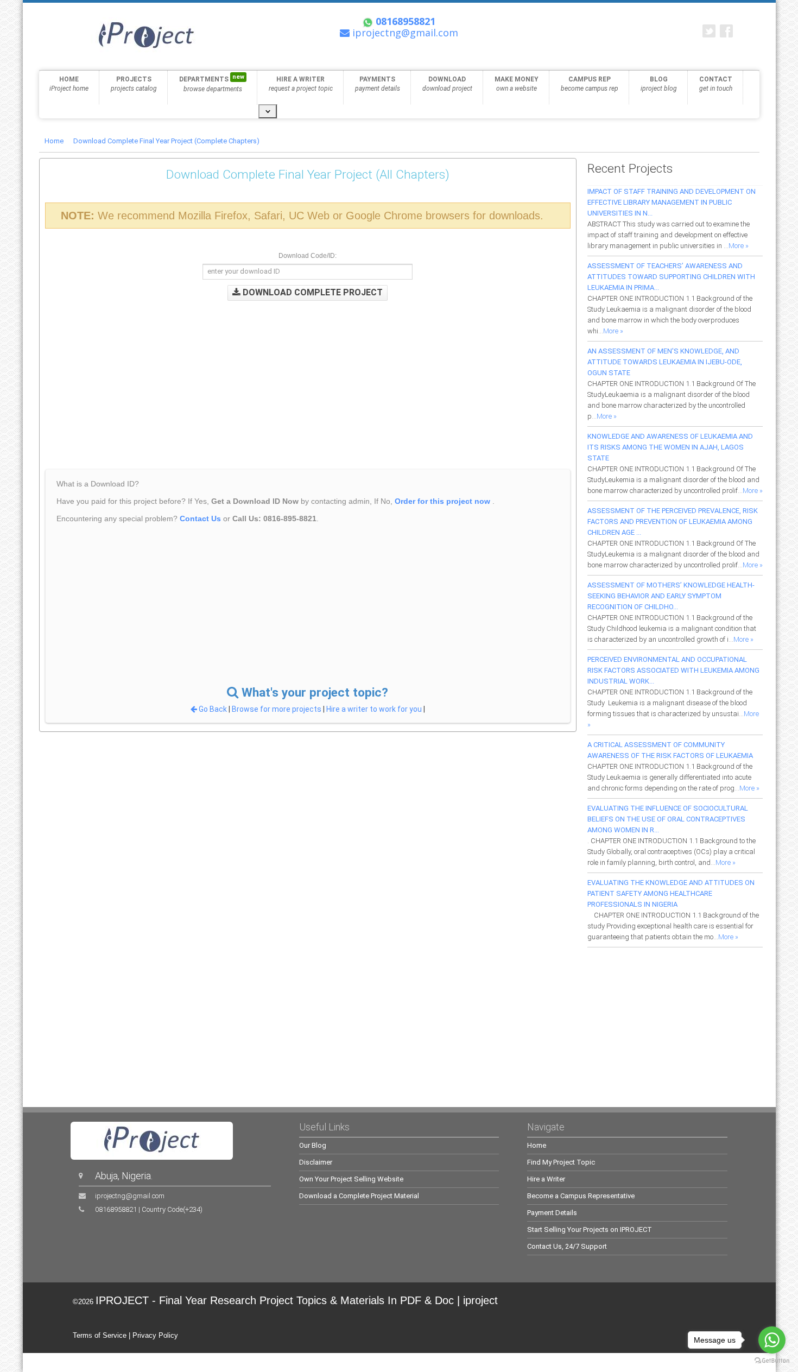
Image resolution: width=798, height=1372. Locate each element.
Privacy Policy (155, 1335)
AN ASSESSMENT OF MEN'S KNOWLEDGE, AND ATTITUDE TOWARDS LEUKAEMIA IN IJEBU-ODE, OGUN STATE (664, 362)
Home (54, 141)
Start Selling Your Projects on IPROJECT (589, 1229)
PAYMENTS (377, 83)
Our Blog (312, 1145)
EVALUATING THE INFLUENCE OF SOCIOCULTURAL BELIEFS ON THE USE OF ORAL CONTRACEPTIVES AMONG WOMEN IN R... (667, 819)
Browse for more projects (277, 709)
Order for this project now (442, 501)
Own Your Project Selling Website (351, 1179)
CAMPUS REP (589, 83)
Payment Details (552, 1213)
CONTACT (715, 83)
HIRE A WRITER (301, 83)
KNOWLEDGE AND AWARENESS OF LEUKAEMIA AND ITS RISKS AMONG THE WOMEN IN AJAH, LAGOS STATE (670, 447)
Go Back (213, 709)
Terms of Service (99, 1335)
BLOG (659, 83)
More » (739, 246)
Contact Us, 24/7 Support (567, 1246)
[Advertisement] (270, 377)
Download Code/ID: (307, 256)
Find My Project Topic (561, 1162)
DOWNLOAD (447, 83)
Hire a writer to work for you (374, 709)
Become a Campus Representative (581, 1196)
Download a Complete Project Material (359, 1196)
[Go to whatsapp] (772, 1340)
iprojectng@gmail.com (129, 1196)
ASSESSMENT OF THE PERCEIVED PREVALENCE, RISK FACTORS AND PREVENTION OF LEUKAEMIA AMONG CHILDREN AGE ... (672, 521)
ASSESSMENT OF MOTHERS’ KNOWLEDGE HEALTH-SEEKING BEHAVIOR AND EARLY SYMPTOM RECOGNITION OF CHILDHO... (671, 596)
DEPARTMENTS (211, 83)
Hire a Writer (546, 1179)
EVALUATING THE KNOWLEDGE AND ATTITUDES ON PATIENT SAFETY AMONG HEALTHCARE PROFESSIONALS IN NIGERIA (671, 893)
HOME (68, 83)
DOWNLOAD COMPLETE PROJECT (311, 292)
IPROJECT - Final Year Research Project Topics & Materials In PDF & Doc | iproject (297, 1300)
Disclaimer (315, 1162)
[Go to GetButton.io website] (772, 1360)
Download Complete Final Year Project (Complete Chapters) (166, 141)
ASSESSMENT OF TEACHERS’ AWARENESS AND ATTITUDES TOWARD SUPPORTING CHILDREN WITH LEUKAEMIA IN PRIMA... (671, 277)
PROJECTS (134, 83)
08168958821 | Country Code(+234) (148, 1209)
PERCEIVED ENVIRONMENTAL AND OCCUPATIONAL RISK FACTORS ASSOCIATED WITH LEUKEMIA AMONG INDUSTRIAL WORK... (673, 670)
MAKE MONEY (517, 83)
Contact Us (200, 518)
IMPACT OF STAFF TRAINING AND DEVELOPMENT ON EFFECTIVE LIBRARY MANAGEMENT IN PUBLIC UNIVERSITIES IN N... (671, 202)
